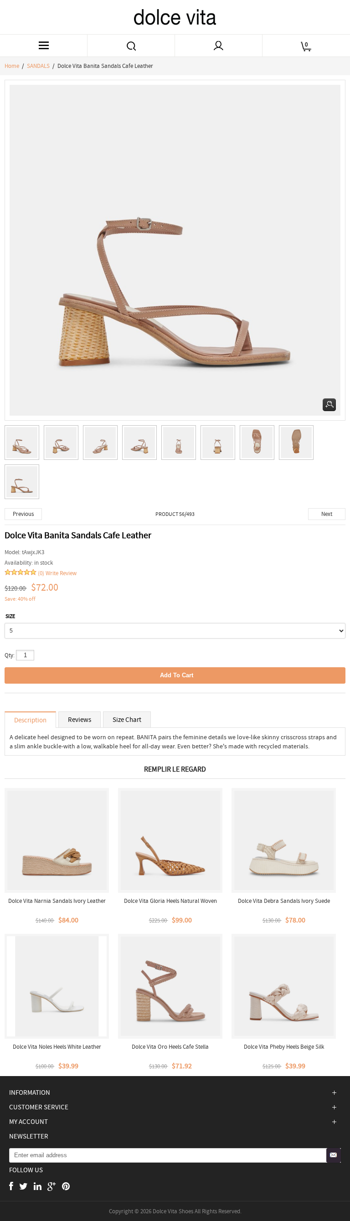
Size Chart (127, 719)
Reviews (79, 719)
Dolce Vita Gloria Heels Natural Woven (170, 901)
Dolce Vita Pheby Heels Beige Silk (284, 1047)
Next (326, 514)
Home (12, 66)
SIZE (10, 616)
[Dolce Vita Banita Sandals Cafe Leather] (24, 444)
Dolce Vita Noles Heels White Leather (57, 1047)
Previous (23, 514)
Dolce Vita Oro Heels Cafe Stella (170, 1047)
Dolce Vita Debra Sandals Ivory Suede (284, 901)
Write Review (61, 573)
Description (30, 720)
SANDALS (38, 66)
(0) (41, 573)
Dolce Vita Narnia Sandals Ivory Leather (57, 901)
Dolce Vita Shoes (173, 1211)
